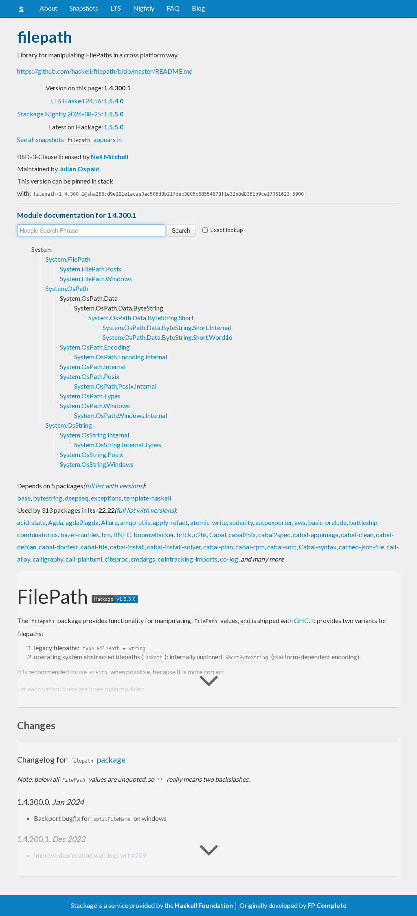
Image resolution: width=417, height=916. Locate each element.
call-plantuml (84, 559)
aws (299, 522)
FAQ (173, 8)
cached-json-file (361, 547)
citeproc (116, 559)
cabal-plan (218, 547)
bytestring (47, 498)
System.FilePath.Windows (96, 278)
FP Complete (327, 905)
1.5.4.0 (113, 101)
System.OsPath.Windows (95, 405)
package (98, 759)
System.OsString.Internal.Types (117, 444)
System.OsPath (67, 288)
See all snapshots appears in (69, 139)
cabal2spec (274, 534)
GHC (301, 620)
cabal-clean (357, 534)
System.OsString (69, 425)
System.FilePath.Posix (90, 269)
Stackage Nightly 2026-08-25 (59, 114)
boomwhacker (154, 534)
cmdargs (143, 559)
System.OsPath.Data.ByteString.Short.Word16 (168, 337)
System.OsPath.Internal (92, 366)
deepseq (76, 498)
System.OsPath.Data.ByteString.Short (141, 317)
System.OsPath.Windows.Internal (120, 415)
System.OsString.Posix (91, 454)
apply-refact (170, 522)
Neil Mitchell (109, 156)
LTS (115, 8)
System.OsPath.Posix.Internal (115, 386)
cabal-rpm (250, 547)
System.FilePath (68, 259)
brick (183, 534)
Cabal (217, 534)
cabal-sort (281, 547)
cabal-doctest (58, 547)
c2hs (200, 534)
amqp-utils (135, 522)
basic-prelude (327, 522)
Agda (55, 522)
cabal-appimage (315, 534)
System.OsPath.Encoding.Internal (120, 357)
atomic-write (208, 522)
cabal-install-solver (174, 547)
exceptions (106, 498)
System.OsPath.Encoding (95, 347)
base (24, 498)
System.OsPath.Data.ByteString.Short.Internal (167, 327)
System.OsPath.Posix (89, 376)
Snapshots (84, 8)
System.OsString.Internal (94, 435)
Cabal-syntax (317, 547)
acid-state (31, 522)
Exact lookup (227, 229)
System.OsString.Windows (97, 464)
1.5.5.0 (113, 114)
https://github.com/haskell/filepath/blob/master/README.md (105, 71)
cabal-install (127, 547)
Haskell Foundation (204, 905)
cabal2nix (242, 534)
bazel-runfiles (79, 534)
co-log (229, 559)
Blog (198, 8)
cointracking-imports (187, 559)
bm (106, 534)
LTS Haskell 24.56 (76, 101)
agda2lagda (82, 522)
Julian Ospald (79, 169)
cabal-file (94, 547)
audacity (241, 522)
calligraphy (48, 559)
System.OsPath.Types (90, 396)
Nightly (143, 8)
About (48, 8)
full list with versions (114, 486)
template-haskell (147, 498)
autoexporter (273, 522)
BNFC (122, 534)
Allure (109, 522)
